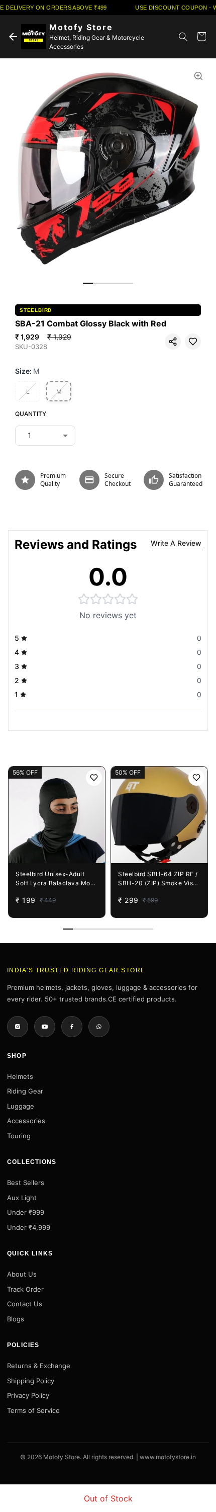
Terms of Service (33, 1410)
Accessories (26, 1121)
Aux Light (22, 1198)
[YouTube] (44, 1026)
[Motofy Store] (33, 36)
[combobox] (45, 436)
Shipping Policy (30, 1381)
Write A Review (176, 543)
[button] (173, 341)
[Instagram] (17, 1026)
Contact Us (24, 1304)
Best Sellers (25, 1183)
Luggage (20, 1106)
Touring (19, 1136)
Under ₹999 (25, 1212)
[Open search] (183, 37)
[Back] (13, 37)
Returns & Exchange (38, 1366)
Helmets (20, 1076)
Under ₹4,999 (28, 1227)
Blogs (15, 1319)
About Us (22, 1274)
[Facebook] (71, 1026)
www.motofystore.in (168, 1457)
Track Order (25, 1289)
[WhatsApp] (99, 1026)
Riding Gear (25, 1091)
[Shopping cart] (201, 37)
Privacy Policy (28, 1395)
